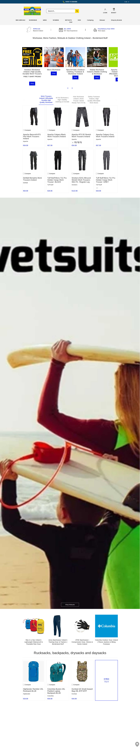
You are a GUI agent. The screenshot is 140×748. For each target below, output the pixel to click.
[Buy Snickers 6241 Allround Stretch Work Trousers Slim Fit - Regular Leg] (82, 160)
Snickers (74, 185)
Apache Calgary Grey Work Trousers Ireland (105, 135)
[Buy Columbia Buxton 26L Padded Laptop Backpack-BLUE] (57, 671)
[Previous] (68, 88)
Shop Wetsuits (70, 604)
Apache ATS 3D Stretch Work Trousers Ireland (81, 135)
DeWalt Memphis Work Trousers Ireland (32, 179)
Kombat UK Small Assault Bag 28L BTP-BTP (82, 690)
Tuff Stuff (50, 185)
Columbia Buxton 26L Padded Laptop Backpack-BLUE (56, 691)
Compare (28, 130)
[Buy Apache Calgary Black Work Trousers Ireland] (57, 116)
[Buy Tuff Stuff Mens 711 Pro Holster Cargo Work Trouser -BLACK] (57, 160)
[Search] (77, 11)
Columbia (50, 696)
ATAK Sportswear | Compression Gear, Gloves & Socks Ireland (82, 642)
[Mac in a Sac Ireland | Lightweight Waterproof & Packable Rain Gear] (33, 626)
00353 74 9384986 (71, 2)
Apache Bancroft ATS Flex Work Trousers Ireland (32, 136)
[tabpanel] (70, 149)
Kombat (74, 694)
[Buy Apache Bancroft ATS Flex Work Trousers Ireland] (33, 116)
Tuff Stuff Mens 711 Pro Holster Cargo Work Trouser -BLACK (57, 180)
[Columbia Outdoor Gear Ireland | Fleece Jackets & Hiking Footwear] (106, 626)
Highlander (26, 694)
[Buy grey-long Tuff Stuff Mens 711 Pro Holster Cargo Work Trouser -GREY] (106, 160)
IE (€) (126, 1)
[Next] (72, 88)
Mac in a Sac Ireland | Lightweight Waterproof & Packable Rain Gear (33, 642)
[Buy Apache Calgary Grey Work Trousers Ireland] (106, 116)
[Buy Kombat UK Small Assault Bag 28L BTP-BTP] (82, 671)
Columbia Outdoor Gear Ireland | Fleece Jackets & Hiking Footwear (106, 642)
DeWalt (25, 183)
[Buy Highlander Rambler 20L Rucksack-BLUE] (33, 671)
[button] (105, 13)
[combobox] (60, 11)
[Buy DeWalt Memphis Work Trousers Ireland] (33, 160)
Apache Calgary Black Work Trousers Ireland (56, 135)
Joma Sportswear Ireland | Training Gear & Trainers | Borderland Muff (57, 642)
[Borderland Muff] (32, 11)
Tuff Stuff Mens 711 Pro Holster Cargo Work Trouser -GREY (105, 180)
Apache (25, 141)
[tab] (46, 100)
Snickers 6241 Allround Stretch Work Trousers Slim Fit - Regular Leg (81, 180)
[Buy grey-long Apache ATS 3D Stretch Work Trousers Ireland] (82, 116)
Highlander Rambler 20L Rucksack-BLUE (33, 690)
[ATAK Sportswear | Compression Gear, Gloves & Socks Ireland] (82, 626)
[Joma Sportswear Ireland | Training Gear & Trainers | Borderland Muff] (58, 626)
